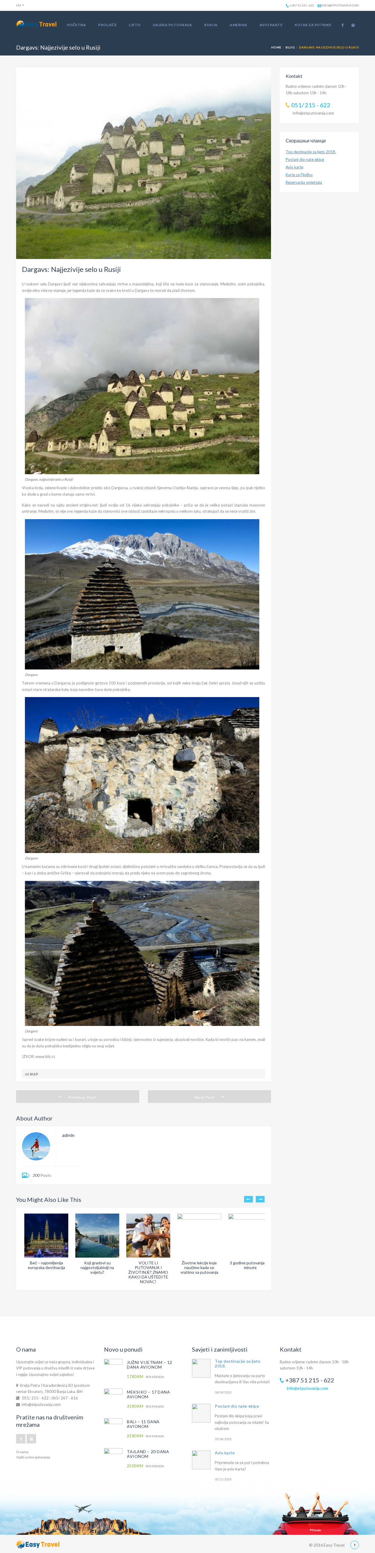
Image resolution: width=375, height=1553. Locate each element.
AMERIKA (238, 25)
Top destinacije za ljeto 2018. (311, 151)
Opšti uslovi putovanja (33, 1457)
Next (260, 1199)
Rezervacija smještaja (304, 182)
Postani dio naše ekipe (305, 159)
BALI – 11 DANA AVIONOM (143, 1424)
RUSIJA (210, 25)
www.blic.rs (45, 1056)
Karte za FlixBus (299, 174)
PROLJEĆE (107, 25)
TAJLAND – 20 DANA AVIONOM (148, 1454)
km (18, 5)
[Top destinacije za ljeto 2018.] (201, 1368)
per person (145, 1376)
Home (276, 47)
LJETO (134, 25)
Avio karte (294, 167)
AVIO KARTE (271, 25)
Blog (290, 47)
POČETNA (76, 25)
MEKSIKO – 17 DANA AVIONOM (148, 1394)
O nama (22, 1452)
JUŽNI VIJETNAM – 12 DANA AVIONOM (149, 1364)
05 (27, 1074)
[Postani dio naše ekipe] (201, 1413)
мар (34, 1074)
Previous (248, 1199)
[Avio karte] (201, 1460)
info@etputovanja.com (340, 5)
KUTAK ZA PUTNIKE (313, 25)
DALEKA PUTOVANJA (172, 25)
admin (68, 1135)
